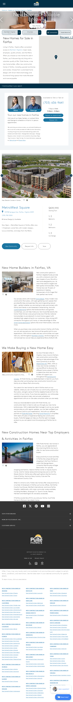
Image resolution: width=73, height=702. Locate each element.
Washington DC (41, 364)
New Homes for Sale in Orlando (10, 650)
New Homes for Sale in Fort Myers (10, 641)
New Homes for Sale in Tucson (9, 595)
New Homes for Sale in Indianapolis (11, 691)
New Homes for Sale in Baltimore (34, 603)
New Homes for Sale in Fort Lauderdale (12, 638)
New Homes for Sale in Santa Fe (34, 678)
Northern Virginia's (16, 50)
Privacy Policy (39, 558)
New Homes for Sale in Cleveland (58, 593)
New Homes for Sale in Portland (58, 605)
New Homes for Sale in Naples (9, 648)
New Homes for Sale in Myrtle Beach (59, 638)
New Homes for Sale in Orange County (12, 610)
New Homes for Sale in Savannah (10, 671)
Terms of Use (28, 558)
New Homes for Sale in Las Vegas (34, 647)
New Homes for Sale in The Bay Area (11, 605)
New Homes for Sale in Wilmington (35, 697)
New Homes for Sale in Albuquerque (35, 676)
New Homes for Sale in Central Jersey (35, 666)
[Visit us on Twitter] (30, 507)
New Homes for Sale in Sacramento (11, 616)
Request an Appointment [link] (53, 115)
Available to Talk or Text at (53, 98)
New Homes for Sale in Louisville (34, 593)
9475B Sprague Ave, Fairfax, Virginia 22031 (19, 212)
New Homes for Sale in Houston (58, 663)
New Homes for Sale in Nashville (58, 648)
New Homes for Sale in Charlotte (34, 690)
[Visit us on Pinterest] (36, 507)
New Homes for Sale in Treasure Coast (11, 659)
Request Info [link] (53, 120)
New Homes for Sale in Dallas (57, 661)
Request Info (29, 246)
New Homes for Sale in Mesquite (34, 649)
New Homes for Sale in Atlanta (10, 669)
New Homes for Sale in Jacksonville (11, 643)
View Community (11, 246)
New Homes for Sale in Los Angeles (11, 607)
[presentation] (1, 20)
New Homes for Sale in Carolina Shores (36, 688)
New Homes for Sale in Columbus (58, 595)
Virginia (10, 10)
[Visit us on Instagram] (48, 507)
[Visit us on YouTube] (42, 507)
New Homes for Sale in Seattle (57, 685)
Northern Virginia (20, 10)
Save (44, 246)
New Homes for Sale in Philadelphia (59, 615)
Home (4, 10)
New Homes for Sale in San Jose (10, 619)
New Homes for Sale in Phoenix (10, 593)
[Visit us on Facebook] (24, 507)
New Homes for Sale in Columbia (58, 627)
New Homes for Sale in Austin (57, 658)
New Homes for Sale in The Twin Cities (35, 637)
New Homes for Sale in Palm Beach (11, 652)
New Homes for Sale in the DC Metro (35, 605)
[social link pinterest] (27, 200)
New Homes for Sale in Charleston (58, 625)
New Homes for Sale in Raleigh (34, 695)
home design (40, 299)
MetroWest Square (16, 207)
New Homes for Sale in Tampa (9, 657)
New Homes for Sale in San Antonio (59, 665)
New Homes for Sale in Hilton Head (59, 636)
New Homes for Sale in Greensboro (35, 692)
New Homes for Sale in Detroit (33, 627)
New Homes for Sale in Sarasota (10, 654)
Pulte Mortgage (27, 413)
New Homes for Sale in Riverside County (12, 614)
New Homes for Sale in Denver (9, 629)
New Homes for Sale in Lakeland (10, 645)
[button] (33, 27)
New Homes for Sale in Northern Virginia (60, 675)
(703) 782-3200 (7, 215)
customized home (20, 310)
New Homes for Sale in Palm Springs (11, 612)
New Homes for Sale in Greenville (58, 634)
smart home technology (22, 323)
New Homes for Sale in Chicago (10, 681)
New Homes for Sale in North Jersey (35, 664)
